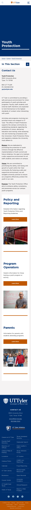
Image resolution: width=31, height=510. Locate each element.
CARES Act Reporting (20, 461)
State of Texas (6, 489)
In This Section (11, 64)
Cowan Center (6, 480)
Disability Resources (11, 506)
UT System (20, 456)
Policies (13, 502)
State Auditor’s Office (21, 446)
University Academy (20, 480)
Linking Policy (21, 506)
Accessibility (22, 504)
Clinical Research (22, 485)
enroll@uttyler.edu (15, 418)
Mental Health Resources (21, 470)
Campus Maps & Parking (7, 451)
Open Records (21, 475)
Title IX (15, 504)
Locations (5, 456)
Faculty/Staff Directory (6, 442)
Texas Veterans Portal (21, 451)
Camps (9, 58)
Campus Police (6, 461)
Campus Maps (9, 504)
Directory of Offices (5, 446)
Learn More (15, 219)
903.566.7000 (15, 421)
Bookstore (5, 475)
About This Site (20, 502)
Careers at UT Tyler (8, 437)
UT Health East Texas (6, 484)
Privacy (27, 502)
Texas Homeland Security (22, 437)
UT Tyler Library (7, 470)
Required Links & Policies (15, 508)
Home (3, 58)
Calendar (4, 466)
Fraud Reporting (22, 466)
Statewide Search (22, 442)
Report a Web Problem (21, 489)
